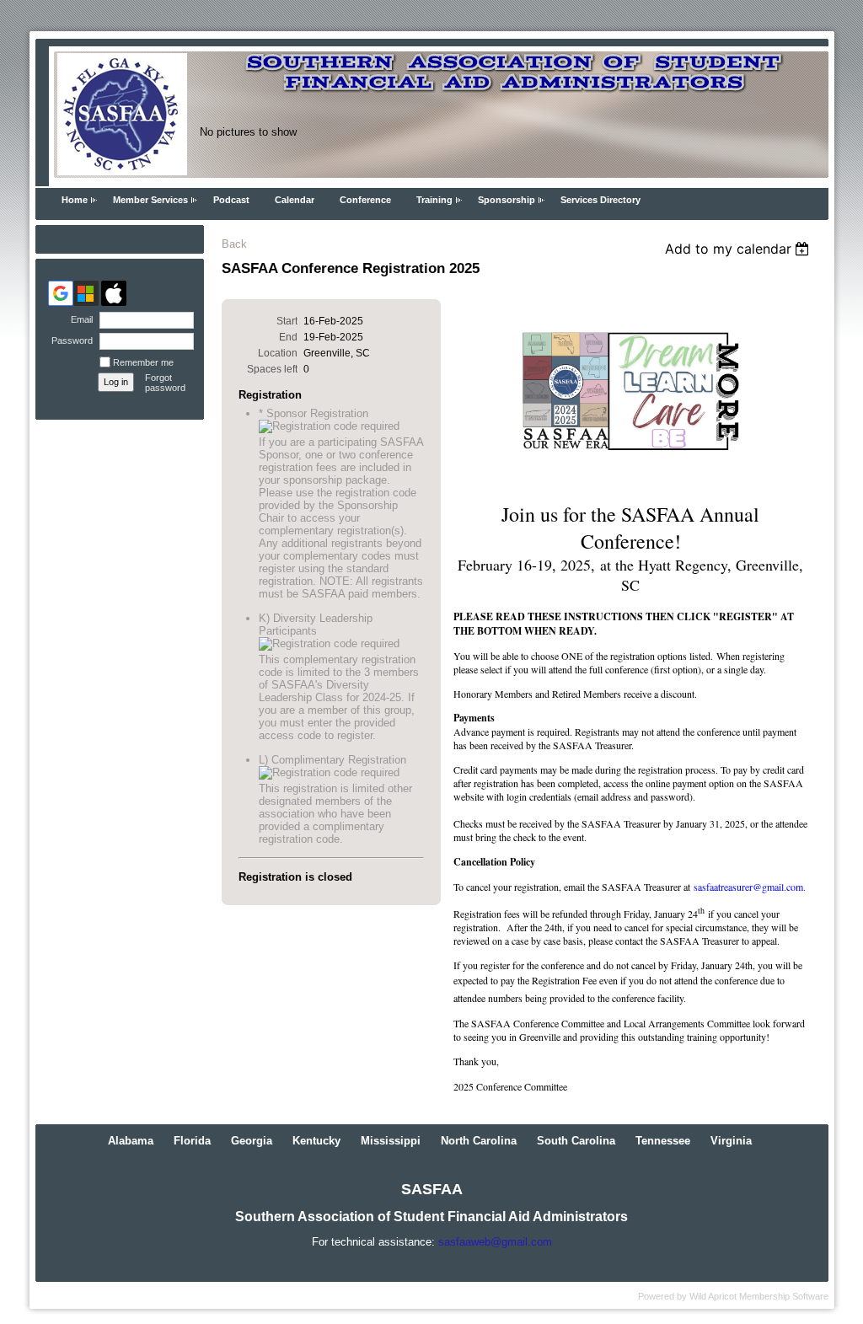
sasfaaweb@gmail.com (495, 1242)
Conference (365, 200)
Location (277, 353)
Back (234, 244)
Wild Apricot (713, 1296)
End (288, 337)
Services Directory (600, 200)
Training (434, 200)
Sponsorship (506, 200)
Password (69, 340)
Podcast (231, 200)
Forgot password (165, 383)
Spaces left (272, 369)
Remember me (143, 362)
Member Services (150, 200)
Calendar (294, 200)
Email (79, 319)
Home (75, 200)
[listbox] (739, 249)
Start (286, 321)
